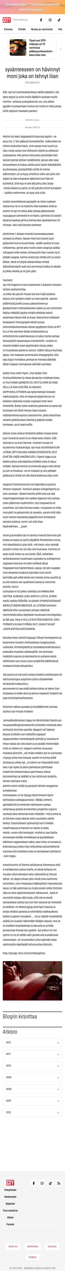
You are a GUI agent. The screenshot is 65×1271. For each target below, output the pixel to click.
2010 (8, 1065)
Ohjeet (10, 1217)
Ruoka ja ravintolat (42, 29)
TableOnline (32, 1246)
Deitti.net (13, 1246)
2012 (8, 1042)
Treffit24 (32, 1257)
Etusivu (8, 29)
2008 (8, 1089)
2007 (8, 1101)
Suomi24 (52, 1246)
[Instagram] (50, 20)
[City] (10, 1182)
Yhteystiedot (10, 1190)
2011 (8, 1054)
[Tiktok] (59, 20)
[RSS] (58, 1183)
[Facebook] (41, 20)
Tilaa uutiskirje (10, 1210)
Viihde (22, 29)
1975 (8, 1112)
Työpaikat (10, 1204)
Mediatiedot (10, 1197)
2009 (8, 1077)
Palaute (10, 1224)
